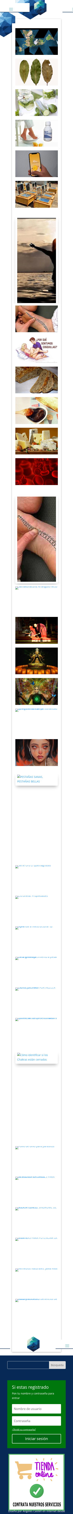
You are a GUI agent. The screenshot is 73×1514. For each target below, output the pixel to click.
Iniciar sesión (36, 1438)
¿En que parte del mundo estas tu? (37, 41)
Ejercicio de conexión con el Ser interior (36, 691)
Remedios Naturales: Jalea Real (36, 1281)
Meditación (36, 682)
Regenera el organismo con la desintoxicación (36, 102)
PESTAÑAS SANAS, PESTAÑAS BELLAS (36, 779)
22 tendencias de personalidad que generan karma (36, 722)
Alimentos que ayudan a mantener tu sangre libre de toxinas (36, 471)
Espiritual (37, 253)
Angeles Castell (32, 1511)
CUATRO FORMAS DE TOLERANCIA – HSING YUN (36, 660)
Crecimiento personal (36, 621)
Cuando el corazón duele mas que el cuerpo (37, 752)
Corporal (36, 340)
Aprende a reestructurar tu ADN (36, 939)
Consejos (37, 961)
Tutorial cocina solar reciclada (36, 194)
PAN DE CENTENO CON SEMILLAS (36, 380)
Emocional (36, 743)
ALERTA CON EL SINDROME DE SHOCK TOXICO (36, 1220)
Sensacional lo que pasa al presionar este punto (36, 539)
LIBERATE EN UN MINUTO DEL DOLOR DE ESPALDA (36, 318)
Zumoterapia (32, 869)
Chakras (36, 1050)
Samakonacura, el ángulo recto (36, 599)
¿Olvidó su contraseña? (24, 1429)
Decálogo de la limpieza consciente (36, 630)
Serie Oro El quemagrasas (36, 878)
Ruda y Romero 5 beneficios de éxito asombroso (37, 1312)
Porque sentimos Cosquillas (36, 349)
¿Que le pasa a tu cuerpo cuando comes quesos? (36, 441)
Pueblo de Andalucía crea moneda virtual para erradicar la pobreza (36, 163)
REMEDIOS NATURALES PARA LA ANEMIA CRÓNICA (36, 1190)
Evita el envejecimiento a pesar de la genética (36, 970)
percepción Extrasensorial (32, 1242)
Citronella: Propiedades (36, 909)
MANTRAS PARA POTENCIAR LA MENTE (36, 1251)
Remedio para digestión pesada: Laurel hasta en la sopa (36, 72)
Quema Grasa (36, 62)
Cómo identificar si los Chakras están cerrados (36, 1057)
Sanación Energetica (36, 309)
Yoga (36, 590)
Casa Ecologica (36, 123)
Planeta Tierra (36, 32)
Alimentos (36, 370)
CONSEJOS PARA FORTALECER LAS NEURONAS (36, 1000)
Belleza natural (36, 772)
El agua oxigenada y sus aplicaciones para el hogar (36, 133)
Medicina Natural (36, 899)
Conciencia (36, 651)
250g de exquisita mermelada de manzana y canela (36, 410)
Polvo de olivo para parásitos (36, 1159)
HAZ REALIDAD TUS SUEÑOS (36, 260)
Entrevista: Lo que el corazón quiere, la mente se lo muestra (36, 1031)
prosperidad (36, 154)
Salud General (36, 930)
